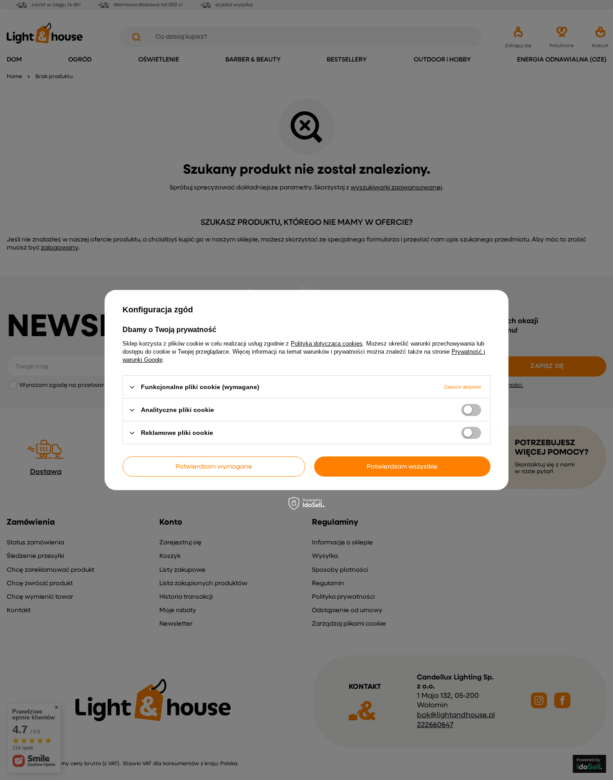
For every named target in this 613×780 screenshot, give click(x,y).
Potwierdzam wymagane (213, 466)
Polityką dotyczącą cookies (327, 343)
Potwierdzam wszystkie (402, 466)
